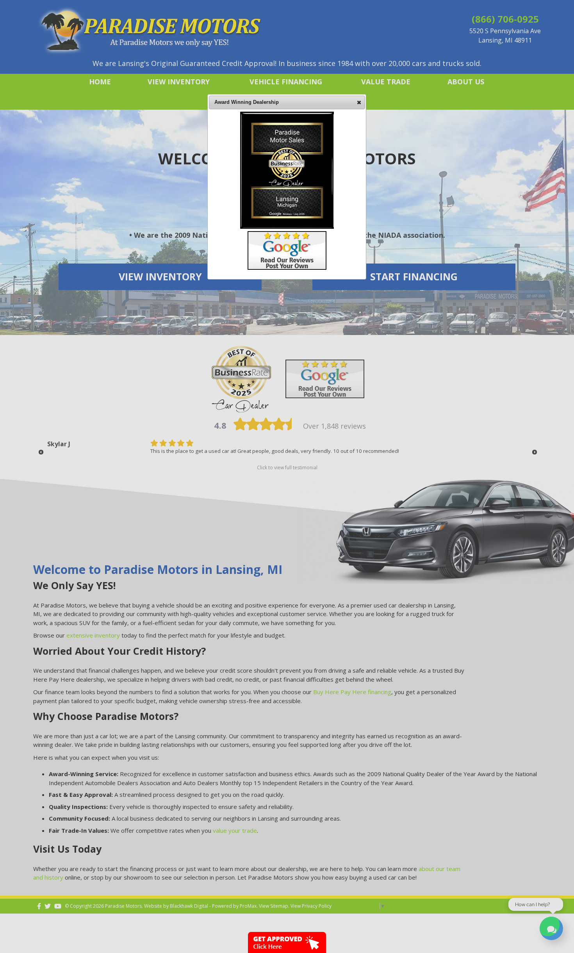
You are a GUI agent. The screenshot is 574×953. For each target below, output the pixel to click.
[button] (359, 102)
